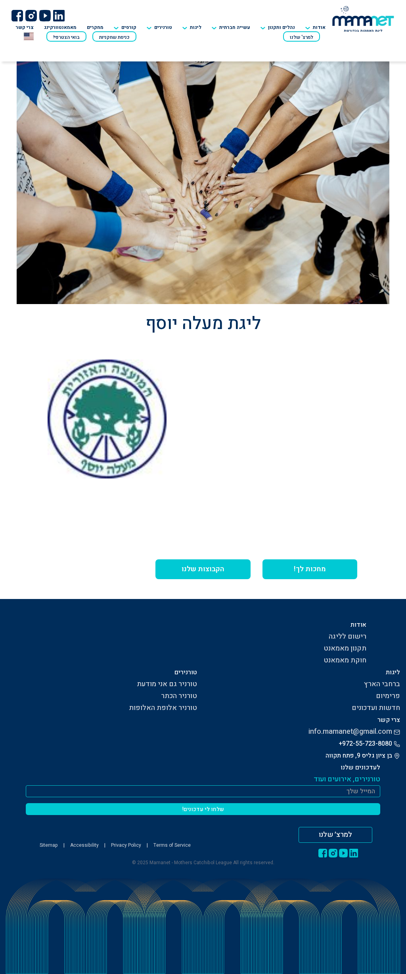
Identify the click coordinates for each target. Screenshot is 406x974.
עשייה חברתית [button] (234, 27)
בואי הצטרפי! (66, 37)
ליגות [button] (195, 27)
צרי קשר (25, 27)
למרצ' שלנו (301, 37)
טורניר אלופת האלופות (163, 707)
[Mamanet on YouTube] (44, 15)
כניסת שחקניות (114, 37)
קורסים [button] (128, 27)
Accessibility (84, 845)
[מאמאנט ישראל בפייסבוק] (17, 15)
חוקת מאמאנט (345, 660)
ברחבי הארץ (382, 684)
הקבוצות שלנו (203, 569)
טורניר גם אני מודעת (167, 684)
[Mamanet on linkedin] (58, 15)
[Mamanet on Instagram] (31, 15)
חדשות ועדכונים (376, 707)
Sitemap (49, 845)
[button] (159, 24)
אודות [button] (319, 27)
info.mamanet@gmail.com (350, 731)
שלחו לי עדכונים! (203, 809)
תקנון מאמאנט (345, 648)
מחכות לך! (310, 569)
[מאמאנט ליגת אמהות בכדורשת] (363, 18)
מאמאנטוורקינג (60, 27)
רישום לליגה (347, 636)
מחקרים (95, 27)
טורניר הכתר (179, 696)
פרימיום (388, 696)
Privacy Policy (126, 845)
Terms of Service (172, 845)
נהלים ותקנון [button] (281, 27)
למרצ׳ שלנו (335, 834)
